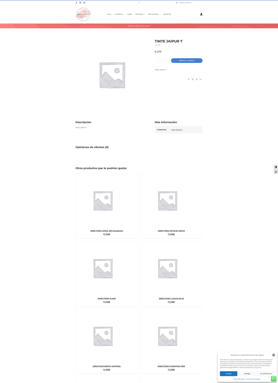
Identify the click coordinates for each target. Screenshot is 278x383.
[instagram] (80, 2)
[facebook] (76, 2)
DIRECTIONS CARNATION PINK (171, 366)
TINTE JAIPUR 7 (176, 130)
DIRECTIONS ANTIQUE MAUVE (171, 231)
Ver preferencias (266, 374)
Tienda (137, 26)
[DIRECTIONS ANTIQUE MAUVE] (167, 200)
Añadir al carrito (186, 61)
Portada (130, 26)
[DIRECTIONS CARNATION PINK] (167, 336)
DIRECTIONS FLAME (107, 299)
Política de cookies (239, 379)
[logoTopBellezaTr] (83, 8)
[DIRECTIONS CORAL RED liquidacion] (103, 200)
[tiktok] (84, 2)
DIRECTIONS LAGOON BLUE (171, 299)
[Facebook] (189, 79)
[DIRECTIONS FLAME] (103, 268)
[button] (274, 355)
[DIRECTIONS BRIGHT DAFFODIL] (103, 336)
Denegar (247, 374)
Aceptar (228, 374)
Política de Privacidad (253, 379)
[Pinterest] (197, 79)
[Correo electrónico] (201, 79)
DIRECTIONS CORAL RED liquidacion (106, 231)
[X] (193, 79)
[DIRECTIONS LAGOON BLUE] (167, 268)
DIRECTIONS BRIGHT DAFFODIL (107, 366)
